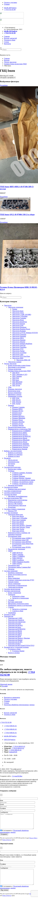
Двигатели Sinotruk (18, 340)
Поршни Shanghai (18, 422)
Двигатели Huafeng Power (21, 329)
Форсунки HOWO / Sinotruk (22, 525)
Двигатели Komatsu (19, 331)
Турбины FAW (17, 474)
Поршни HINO (17, 409)
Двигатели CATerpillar (19, 316)
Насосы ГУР (12, 511)
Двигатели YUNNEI (19, 353)
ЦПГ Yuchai (16, 403)
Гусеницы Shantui (18, 651)
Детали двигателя (10, 363)
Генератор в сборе (18, 596)
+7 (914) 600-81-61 (10, 726)
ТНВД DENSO (17, 558)
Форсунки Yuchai (18, 529)
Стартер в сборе (17, 611)
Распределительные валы (17, 427)
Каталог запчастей (10, 38)
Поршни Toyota (17, 423)
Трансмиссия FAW (14, 623)
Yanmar (14, 309)
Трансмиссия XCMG (15, 642)
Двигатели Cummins (19, 318)
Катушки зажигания (15, 602)
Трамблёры (12, 613)
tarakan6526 (13, 752)
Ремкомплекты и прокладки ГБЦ (19, 429)
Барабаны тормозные (15, 573)
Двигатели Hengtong (19, 327)
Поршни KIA (16, 414)
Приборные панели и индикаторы (20, 605)
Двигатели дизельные (15, 307)
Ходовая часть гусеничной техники (16, 647)
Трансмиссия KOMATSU (17, 629)
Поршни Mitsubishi (18, 418)
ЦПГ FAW (15, 398)
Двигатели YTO (17, 349)
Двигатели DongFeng (19, 322)
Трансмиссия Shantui (15, 640)
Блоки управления (14, 593)
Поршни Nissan (17, 420)
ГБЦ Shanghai (17, 383)
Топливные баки (14, 565)
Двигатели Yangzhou (19, 347)
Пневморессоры (13, 462)
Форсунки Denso (18, 523)
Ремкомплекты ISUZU (20, 434)
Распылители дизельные (16, 549)
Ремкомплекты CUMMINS (21, 431)
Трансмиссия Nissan (15, 633)
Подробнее (4, 85)
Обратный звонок (6, 684)
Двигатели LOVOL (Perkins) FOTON (25, 333)
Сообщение (4, 812)
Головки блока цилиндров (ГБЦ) (19, 371)
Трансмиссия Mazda (15, 631)
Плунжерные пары (14, 536)
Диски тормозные (14, 583)
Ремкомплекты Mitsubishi (20, 440)
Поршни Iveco (17, 413)
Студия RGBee (17, 776)
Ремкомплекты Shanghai (20, 443)
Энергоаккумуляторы (15, 587)
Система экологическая (12, 589)
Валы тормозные (14, 578)
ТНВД (10, 551)
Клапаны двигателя (15, 389)
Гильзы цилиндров (14, 369)
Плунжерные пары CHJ (20, 540)
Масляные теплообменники (17, 496)
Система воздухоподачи (12, 467)
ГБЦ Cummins (17, 376)
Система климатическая (12, 493)
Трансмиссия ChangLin (16, 620)
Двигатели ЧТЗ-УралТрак (21, 356)
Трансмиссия (8, 616)
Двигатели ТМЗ (17, 354)
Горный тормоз (13, 582)
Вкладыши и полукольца (16, 367)
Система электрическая (12, 591)
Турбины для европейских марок (23, 480)
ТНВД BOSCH (17, 553)
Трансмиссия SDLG (15, 634)
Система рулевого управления (14, 509)
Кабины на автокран (15, 453)
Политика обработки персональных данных (19, 705)
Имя (1, 800)
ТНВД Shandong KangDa (20, 562)
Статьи (6, 42)
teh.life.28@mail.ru (10, 8)
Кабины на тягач (14, 456)
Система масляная (10, 494)
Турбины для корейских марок (22, 482)
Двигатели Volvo (18, 313)
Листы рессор (13, 460)
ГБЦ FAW (15, 378)
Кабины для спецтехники (13, 451)
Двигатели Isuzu (17, 311)
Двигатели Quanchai (19, 334)
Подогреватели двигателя (17, 505)
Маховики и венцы (14, 394)
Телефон (3, 808)
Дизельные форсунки (15, 514)
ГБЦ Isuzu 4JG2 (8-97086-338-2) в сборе (17, 214)
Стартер (11, 607)
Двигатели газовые (14, 362)
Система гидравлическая (12, 491)
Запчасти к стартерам (19, 609)
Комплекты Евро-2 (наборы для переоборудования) (19, 533)
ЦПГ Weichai (16, 402)
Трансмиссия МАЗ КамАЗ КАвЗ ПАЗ (21, 645)
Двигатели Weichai (18, 342)
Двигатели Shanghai (19, 336)
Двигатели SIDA (18, 338)
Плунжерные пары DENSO (21, 542)
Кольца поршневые (14, 393)
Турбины (11, 471)
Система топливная (11, 513)
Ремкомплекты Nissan (19, 442)
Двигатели (7, 305)
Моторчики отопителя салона (18, 603)
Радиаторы (12, 507)
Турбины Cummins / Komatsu (22, 473)
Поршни (11, 405)
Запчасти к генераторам (20, 598)
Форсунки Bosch (18, 516)
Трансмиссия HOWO (15, 625)
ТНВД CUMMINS (18, 556)
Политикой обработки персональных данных (14, 831)
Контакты (7, 44)
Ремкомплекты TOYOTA (21, 445)
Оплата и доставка (10, 2)
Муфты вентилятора (15, 502)
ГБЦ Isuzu (15, 380)
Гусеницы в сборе (14, 649)
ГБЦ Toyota (16, 385)
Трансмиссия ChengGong (16, 622)
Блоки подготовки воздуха (17, 574)
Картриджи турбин (14, 469)
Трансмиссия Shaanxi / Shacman (19, 638)
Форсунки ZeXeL (18, 531)
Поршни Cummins (18, 407)
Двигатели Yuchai (18, 351)
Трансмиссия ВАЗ (14, 643)
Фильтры (11, 569)
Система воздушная (11, 487)
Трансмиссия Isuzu (14, 627)
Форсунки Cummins (19, 520)
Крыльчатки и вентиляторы (17, 500)
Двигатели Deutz (18, 320)
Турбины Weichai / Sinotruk (21, 478)
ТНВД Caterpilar (17, 554)
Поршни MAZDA (18, 416)
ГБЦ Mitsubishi (17, 382)
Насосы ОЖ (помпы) (15, 503)
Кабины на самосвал (15, 454)
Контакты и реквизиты (12, 697)
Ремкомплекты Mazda (19, 438)
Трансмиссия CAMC (15, 618)
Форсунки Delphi (18, 522)
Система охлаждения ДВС (13, 498)
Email (2, 804)
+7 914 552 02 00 (10, 9)
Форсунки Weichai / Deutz (21, 527)
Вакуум (10, 576)
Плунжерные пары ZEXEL (21, 547)
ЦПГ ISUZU (16, 400)
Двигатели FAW (17, 325)
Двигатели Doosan (18, 323)
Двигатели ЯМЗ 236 (23, 360)
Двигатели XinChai (18, 345)
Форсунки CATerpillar (19, 518)
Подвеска (7, 458)
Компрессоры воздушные (17, 489)
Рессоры (11, 465)
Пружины (11, 463)
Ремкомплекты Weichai (20, 447)
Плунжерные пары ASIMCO (22, 538)
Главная (7, 36)
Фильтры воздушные (15, 485)
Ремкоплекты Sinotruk (19, 449)
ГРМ (9, 387)
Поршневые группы (15, 396)
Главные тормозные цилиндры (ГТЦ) (21, 580)
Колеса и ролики (14, 653)
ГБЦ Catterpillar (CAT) (19, 374)
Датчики (11, 600)
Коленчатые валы (14, 391)
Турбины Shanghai (18, 476)
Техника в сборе (9, 40)
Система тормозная (10, 571)
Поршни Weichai (18, 425)
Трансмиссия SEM (14, 636)
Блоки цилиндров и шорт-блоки (19, 365)
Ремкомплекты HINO (19, 433)
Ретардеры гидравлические (17, 585)
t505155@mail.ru (9, 739)
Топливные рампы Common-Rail (19, 567)
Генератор (11, 594)
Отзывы (7, 4)
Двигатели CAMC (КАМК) (21, 314)
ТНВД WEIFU (17, 563)
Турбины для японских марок (22, 483)
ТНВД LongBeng (18, 560)
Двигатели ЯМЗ (17, 358)
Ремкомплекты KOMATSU (21, 436)
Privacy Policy (33, 838)
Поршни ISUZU (17, 411)
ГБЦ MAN (15, 373)
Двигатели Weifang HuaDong (22, 343)
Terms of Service (6, 840)
